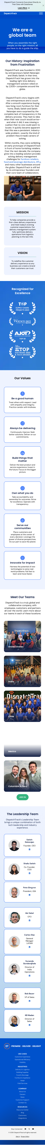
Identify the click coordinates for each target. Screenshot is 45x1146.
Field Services (22, 1083)
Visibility (22, 1062)
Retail (22, 1081)
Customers (22, 1115)
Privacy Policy (25, 1136)
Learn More (22, 8)
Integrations (22, 1118)
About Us (22, 1092)
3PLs (38, 162)
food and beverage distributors (19, 162)
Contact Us (22, 1103)
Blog (22, 1113)
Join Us (22, 797)
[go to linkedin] (25, 1129)
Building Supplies (22, 1072)
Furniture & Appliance (22, 1078)
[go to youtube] (33, 1129)
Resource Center (22, 1110)
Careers (22, 1094)
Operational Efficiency (22, 1060)
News (22, 1097)
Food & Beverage (22, 1075)
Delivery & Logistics (22, 1070)
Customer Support (22, 1100)
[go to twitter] (29, 1129)
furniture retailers (29, 159)
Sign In (18, 1136)
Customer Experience (22, 1057)
